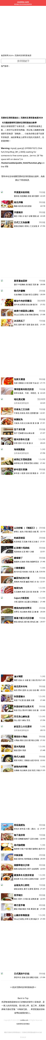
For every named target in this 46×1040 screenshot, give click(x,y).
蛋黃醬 (33, 413)
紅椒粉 (23, 561)
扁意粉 (21, 601)
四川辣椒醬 (40, 680)
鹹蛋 (28, 581)
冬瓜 (24, 443)
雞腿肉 (17, 561)
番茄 (16, 622)
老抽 (34, 591)
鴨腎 (16, 680)
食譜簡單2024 (7, 55)
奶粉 (30, 196)
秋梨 (16, 700)
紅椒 (27, 314)
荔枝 (32, 324)
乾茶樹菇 (17, 541)
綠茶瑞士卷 (18, 463)
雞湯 (34, 473)
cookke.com (24, 1020)
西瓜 (16, 324)
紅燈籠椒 (34, 601)
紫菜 (16, 760)
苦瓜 (28, 720)
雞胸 (16, 869)
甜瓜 (37, 324)
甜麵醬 (21, 839)
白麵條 (17, 770)
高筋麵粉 (23, 196)
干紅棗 (21, 700)
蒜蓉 (32, 839)
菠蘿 (28, 324)
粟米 (20, 750)
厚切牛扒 (18, 977)
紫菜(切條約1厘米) (21, 226)
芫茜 (34, 284)
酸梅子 (27, 839)
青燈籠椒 (28, 859)
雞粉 (30, 710)
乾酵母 (37, 196)
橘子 (24, 324)
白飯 (34, 531)
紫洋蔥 (27, 622)
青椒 (31, 314)
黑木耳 (25, 710)
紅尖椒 (27, 423)
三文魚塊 (33, 226)
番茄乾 (33, 909)
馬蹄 (24, 750)
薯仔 (16, 284)
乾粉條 (25, 571)
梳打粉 (36, 304)
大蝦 (16, 601)
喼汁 (26, 216)
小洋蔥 (25, 899)
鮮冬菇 (17, 473)
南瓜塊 (21, 206)
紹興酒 (23, 304)
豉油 (28, 304)
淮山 (16, 720)
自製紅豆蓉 (38, 463)
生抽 (16, 294)
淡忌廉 (27, 601)
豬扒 (16, 216)
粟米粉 (17, 196)
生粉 (22, 423)
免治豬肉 (23, 611)
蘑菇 (16, 909)
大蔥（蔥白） (31, 829)
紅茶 (24, 551)
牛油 (34, 383)
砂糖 (31, 216)
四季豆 (17, 611)
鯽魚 (24, 720)
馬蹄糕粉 (17, 551)
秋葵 (16, 710)
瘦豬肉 (17, 581)
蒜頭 (28, 473)
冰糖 (32, 551)
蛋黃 (24, 690)
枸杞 (32, 581)
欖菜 (30, 611)
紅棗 (31, 919)
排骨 (16, 443)
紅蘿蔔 (35, 294)
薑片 (20, 720)
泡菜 (16, 383)
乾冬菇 (19, 571)
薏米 (20, 443)
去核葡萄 (35, 869)
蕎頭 (22, 740)
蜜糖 (28, 700)
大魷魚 (17, 423)
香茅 (20, 899)
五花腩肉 (17, 591)
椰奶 (38, 690)
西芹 (29, 869)
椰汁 (28, 551)
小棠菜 (23, 473)
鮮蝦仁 (17, 531)
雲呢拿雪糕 (28, 463)
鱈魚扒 (17, 829)
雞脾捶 (17, 849)
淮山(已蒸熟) (19, 314)
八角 (37, 571)
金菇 (32, 760)
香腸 (20, 909)
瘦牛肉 (17, 304)
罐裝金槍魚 (18, 889)
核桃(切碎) (22, 869)
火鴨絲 (17, 740)
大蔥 (30, 571)
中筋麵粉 (22, 284)
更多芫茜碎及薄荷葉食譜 (23, 987)
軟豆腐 (29, 383)
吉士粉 (29, 690)
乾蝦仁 (21, 760)
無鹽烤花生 (34, 561)
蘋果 (20, 324)
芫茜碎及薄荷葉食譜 (23, 55)
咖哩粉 (35, 849)
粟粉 (35, 216)
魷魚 (22, 531)
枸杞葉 (23, 581)
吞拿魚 (23, 413)
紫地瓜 (21, 622)
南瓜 (16, 690)
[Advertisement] (23, 30)
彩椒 (24, 977)
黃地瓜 (33, 622)
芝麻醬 (21, 433)
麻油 (30, 433)
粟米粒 (36, 314)
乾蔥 (36, 977)
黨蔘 (35, 919)
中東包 (17, 413)
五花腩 (25, 294)
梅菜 (24, 591)
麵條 (16, 206)
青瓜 (30, 294)
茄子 (16, 433)
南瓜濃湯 (28, 206)
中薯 (26, 849)
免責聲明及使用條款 (23, 1024)
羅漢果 (17, 879)
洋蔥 (20, 216)
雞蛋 (30, 284)
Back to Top (23, 998)
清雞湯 (21, 383)
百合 (20, 710)
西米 (20, 690)
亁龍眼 (37, 879)
